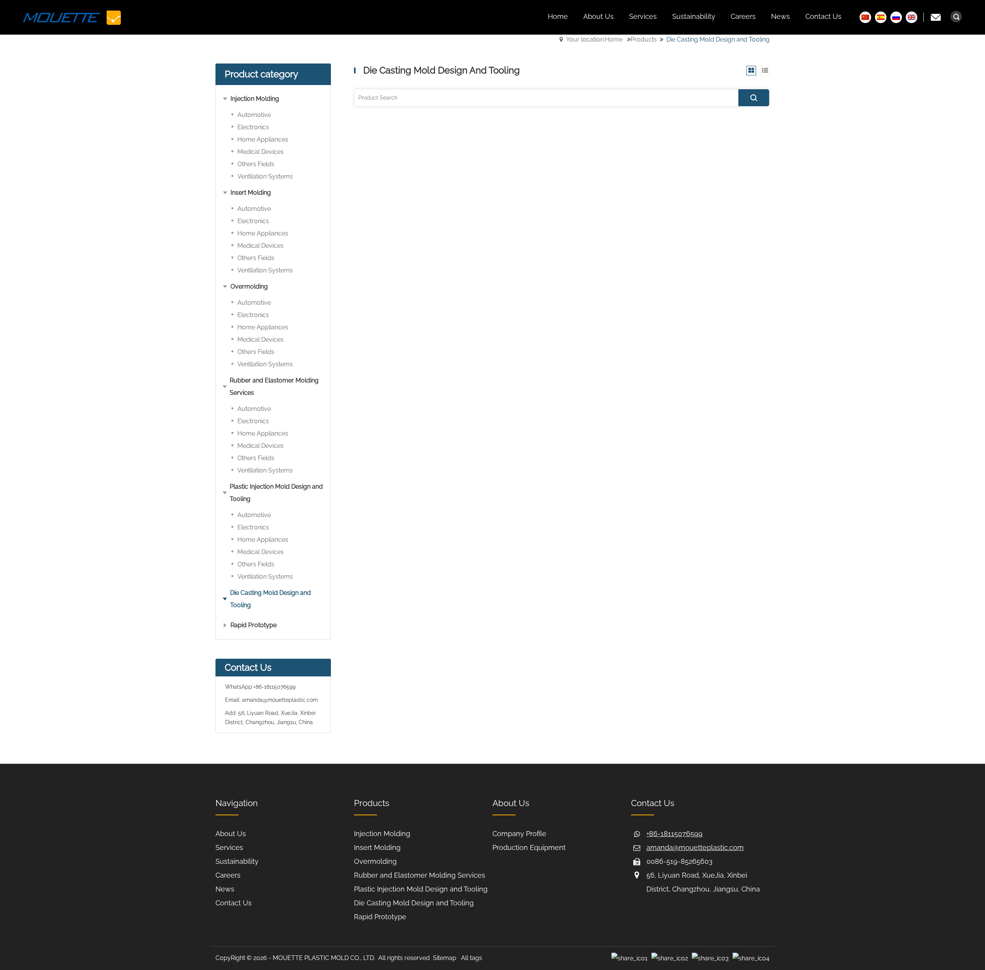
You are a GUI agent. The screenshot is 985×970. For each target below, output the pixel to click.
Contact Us (233, 903)
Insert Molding (377, 847)
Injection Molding (382, 834)
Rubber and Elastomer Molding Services (419, 875)
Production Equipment (529, 847)
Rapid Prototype (380, 917)
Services (229, 847)
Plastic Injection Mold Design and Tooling (420, 889)
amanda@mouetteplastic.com (280, 700)
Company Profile (519, 834)
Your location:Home (594, 39)
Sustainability (237, 861)
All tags (471, 958)
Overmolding (375, 861)
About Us (230, 834)
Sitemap (444, 958)
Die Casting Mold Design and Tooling (414, 903)
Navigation (236, 803)
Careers (227, 875)
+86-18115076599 (274, 687)
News (224, 889)
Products (644, 39)
